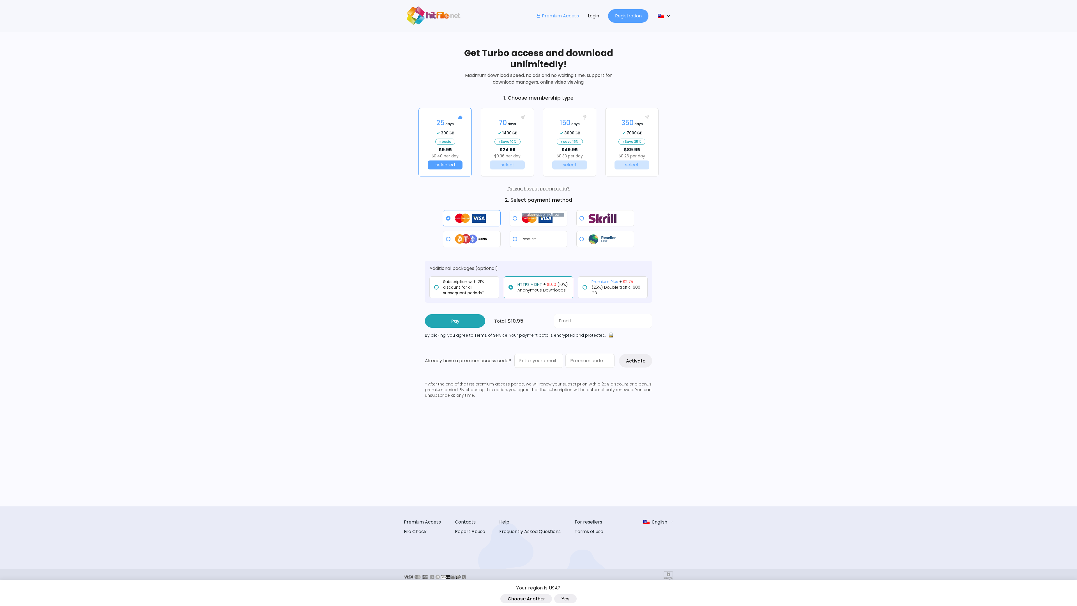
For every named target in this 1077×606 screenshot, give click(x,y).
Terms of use (589, 531)
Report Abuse (470, 531)
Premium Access (560, 16)
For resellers (588, 522)
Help (504, 522)
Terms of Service (491, 335)
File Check (415, 531)
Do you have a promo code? (538, 188)
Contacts (465, 522)
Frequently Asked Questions (530, 531)
